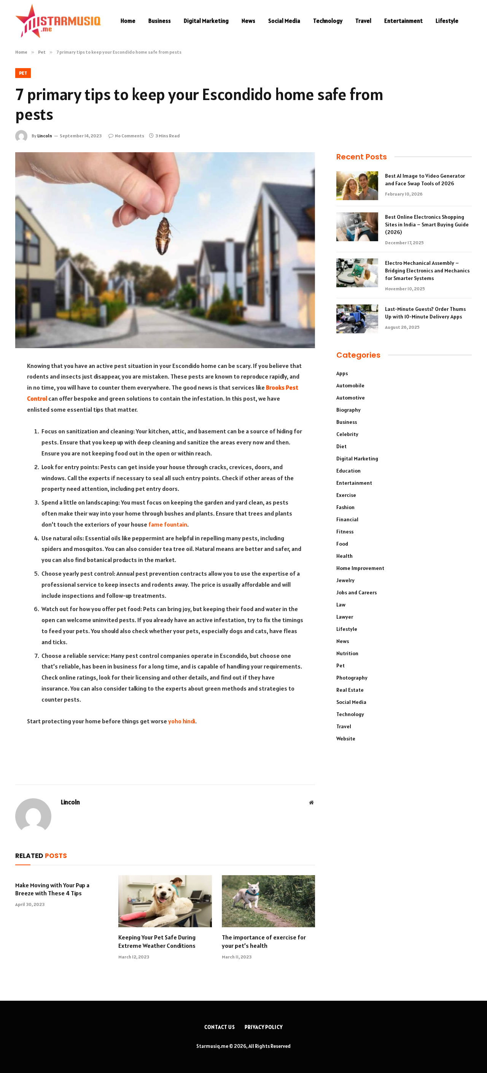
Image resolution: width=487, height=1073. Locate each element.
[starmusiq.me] (58, 21)
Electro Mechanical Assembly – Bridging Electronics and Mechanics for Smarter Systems (427, 270)
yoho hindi (181, 721)
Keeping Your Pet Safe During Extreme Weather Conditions (157, 941)
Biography (348, 409)
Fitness (344, 531)
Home (128, 20)
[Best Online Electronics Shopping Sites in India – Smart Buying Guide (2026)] (357, 226)
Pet (23, 73)
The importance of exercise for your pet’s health (264, 941)
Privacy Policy (264, 1027)
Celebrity (347, 434)
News (248, 20)
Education (348, 470)
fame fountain (167, 524)
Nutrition (347, 653)
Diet (341, 446)
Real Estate (350, 689)
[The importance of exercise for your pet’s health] (268, 901)
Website (345, 738)
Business (159, 20)
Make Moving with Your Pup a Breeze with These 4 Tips (52, 889)
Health (344, 555)
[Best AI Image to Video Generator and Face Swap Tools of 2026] (357, 185)
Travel (363, 20)
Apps (342, 373)
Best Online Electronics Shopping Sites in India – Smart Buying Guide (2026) (427, 224)
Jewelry (345, 580)
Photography (352, 677)
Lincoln (44, 136)
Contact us (219, 1027)
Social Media (284, 20)
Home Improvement (360, 568)
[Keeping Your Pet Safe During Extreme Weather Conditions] (165, 901)
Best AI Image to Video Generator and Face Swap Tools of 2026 (425, 179)
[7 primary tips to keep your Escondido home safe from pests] (165, 250)
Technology (327, 20)
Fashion (345, 507)
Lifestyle (447, 20)
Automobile (350, 385)
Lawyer (344, 616)
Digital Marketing (206, 20)
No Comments (129, 136)
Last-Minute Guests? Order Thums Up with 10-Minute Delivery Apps (425, 313)
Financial (347, 519)
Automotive (350, 397)
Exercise (346, 495)
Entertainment (403, 20)
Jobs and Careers (356, 592)
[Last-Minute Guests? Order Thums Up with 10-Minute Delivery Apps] (357, 318)
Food (342, 543)
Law (340, 604)
